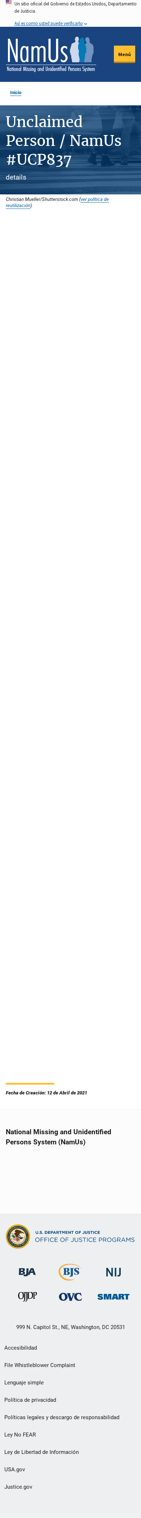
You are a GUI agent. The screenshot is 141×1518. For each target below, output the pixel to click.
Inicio (15, 92)
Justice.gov (18, 1487)
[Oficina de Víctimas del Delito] (70, 1296)
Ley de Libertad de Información (41, 1452)
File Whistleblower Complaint (39, 1365)
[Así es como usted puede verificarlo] (70, 13)
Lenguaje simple (24, 1382)
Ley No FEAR (20, 1434)
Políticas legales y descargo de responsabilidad (61, 1417)
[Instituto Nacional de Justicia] (113, 1269)
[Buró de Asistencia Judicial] (27, 1268)
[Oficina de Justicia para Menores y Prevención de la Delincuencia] (27, 1298)
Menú (124, 54)
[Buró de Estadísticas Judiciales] (70, 1277)
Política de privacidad (30, 1400)
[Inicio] (51, 54)
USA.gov (14, 1469)
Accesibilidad (20, 1348)
